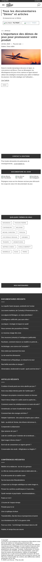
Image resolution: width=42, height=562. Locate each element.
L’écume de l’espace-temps (10, 502)
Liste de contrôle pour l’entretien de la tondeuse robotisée (17, 436)
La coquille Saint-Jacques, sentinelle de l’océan (17, 306)
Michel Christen (9, 232)
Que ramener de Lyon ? (9, 431)
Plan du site (19, 560)
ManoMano (6, 223)
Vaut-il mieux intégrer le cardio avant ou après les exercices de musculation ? (18, 400)
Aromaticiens (18, 242)
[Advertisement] (21, 119)
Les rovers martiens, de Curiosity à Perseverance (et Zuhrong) (19, 311)
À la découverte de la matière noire (13, 475)
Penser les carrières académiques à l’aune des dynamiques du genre (17, 489)
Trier (33, 23)
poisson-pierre (20, 223)
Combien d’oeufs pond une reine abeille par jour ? (18, 386)
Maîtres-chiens (8, 247)
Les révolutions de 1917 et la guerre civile (15, 520)
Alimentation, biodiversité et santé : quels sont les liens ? (20, 369)
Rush (16, 251)
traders (6, 242)
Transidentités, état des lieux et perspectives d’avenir (19, 516)
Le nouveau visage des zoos (11, 333)
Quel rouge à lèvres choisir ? (11, 440)
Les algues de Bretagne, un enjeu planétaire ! (17, 315)
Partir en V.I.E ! (6, 498)
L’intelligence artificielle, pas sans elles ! (15, 319)
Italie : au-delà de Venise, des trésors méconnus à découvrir (18, 422)
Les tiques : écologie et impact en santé (15, 324)
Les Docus (10, 560)
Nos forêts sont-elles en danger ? (12, 364)
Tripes (24, 251)
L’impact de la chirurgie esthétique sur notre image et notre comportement (19, 485)
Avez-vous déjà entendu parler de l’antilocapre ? (18, 391)
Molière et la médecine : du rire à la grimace (16, 466)
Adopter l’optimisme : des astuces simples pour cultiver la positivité (20, 418)
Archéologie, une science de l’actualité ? (15, 346)
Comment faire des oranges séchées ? (14, 413)
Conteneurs (7, 227)
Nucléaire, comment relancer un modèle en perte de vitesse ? (19, 342)
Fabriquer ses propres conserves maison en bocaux (19, 395)
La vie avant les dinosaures (10, 355)
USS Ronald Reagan (10, 237)
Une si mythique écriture (9, 511)
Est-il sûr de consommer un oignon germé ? (16, 444)
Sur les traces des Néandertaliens (13, 480)
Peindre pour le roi (7, 507)
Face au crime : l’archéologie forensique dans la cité (19, 525)
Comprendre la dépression (10, 427)
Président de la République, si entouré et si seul (17, 360)
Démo (5, 85)
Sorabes (25, 237)
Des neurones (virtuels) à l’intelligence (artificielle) (18, 337)
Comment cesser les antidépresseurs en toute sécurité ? (20, 404)
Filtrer (15, 23)
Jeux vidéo (10, 46)
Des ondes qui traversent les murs (13, 351)
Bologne (19, 227)
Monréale (6, 251)
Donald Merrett (24, 247)
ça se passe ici (19, 163)
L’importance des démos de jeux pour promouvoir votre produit (19, 37)
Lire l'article (5, 80)
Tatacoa (22, 232)
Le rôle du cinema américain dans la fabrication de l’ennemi (18, 471)
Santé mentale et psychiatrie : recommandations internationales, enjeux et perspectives (17, 494)
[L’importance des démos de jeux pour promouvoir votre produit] (21, 66)
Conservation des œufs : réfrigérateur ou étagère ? (18, 449)
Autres (3, 46)
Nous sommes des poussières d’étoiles (14, 328)
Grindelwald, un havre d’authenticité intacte (16, 409)
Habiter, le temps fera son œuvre (12, 529)
